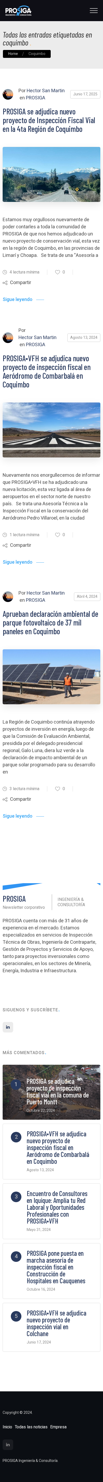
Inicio (7, 1427)
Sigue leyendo (17, 299)
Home (13, 54)
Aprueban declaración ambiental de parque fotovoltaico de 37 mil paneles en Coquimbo (50, 622)
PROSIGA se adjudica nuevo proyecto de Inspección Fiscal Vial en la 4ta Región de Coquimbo (49, 119)
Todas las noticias (31, 1427)
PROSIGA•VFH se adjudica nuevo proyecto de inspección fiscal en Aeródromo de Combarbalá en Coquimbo (47, 371)
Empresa (58, 1427)
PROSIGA (35, 97)
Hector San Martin (46, 90)
